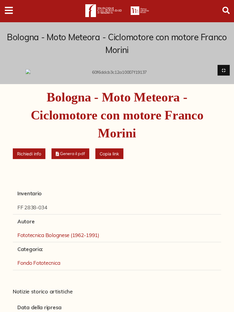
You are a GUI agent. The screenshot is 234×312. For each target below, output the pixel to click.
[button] (70, 153)
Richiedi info (29, 153)
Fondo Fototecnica (38, 263)
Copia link (109, 153)
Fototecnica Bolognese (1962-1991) (58, 235)
